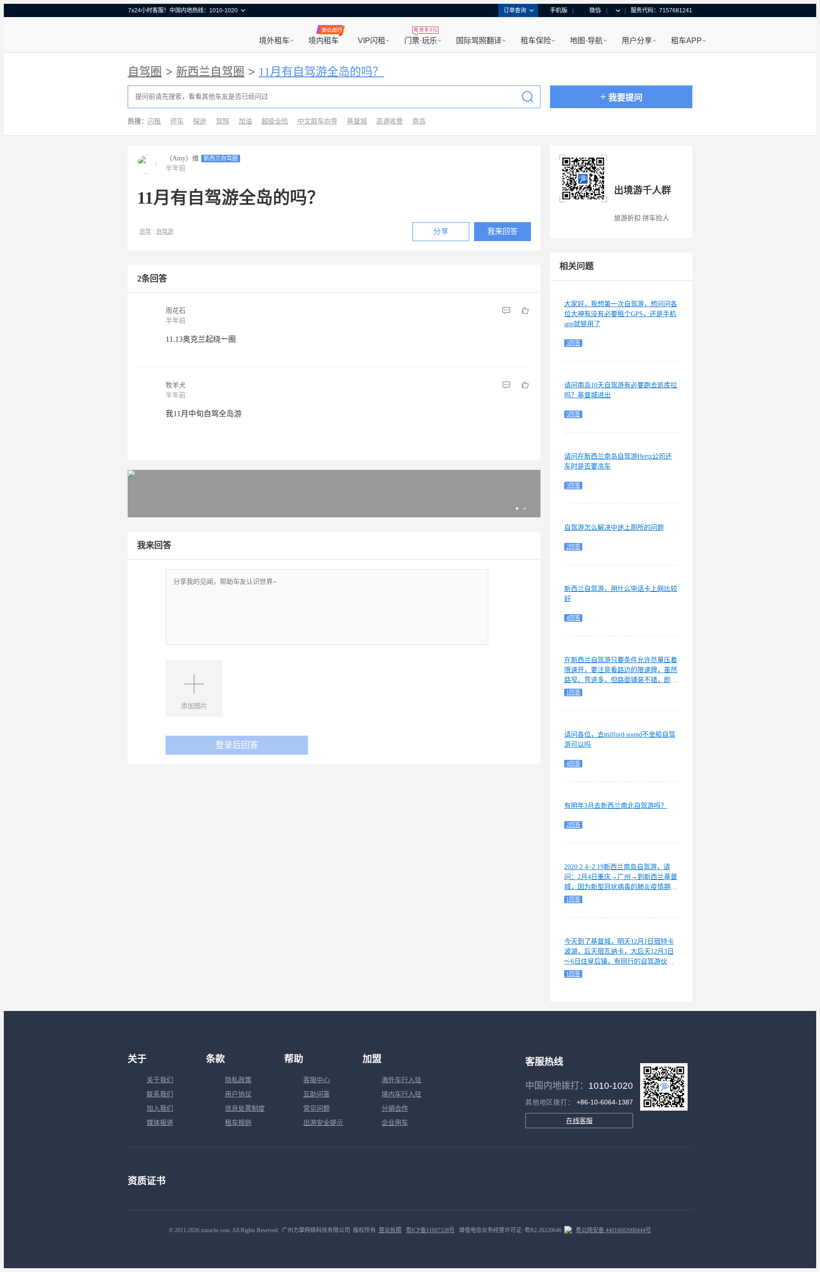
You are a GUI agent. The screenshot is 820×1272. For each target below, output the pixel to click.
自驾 (145, 231)
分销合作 (395, 1108)
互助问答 (316, 1094)
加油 (245, 121)
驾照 (222, 121)
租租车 (140, 35)
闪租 (154, 121)
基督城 (357, 121)
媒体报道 (160, 1122)
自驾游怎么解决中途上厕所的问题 (614, 527)
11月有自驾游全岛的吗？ (321, 71)
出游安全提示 (323, 1122)
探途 (199, 121)
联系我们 (160, 1094)
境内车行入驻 (401, 1094)
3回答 (573, 343)
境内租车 (323, 41)
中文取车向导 (317, 121)
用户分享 (637, 41)
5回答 (573, 414)
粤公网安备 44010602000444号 (613, 1230)
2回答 (573, 546)
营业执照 (390, 1230)
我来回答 (502, 231)
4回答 (573, 618)
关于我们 (160, 1080)
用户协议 (238, 1094)
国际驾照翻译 (479, 41)
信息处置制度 (245, 1108)
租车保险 (536, 41)
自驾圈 (145, 71)
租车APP (686, 41)
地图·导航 (586, 41)
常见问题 (316, 1108)
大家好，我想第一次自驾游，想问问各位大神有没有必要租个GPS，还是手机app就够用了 (620, 313)
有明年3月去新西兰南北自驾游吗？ (615, 805)
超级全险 (274, 121)
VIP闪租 (371, 41)
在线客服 (579, 1120)
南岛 (419, 121)
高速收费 (389, 121)
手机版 (558, 10)
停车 (177, 121)
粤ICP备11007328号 (430, 1230)
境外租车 (274, 41)
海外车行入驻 (401, 1080)
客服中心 (316, 1080)
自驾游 (164, 231)
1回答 (573, 692)
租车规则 (238, 1122)
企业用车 (395, 1122)
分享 (440, 231)
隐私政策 (238, 1080)
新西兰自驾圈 (210, 71)
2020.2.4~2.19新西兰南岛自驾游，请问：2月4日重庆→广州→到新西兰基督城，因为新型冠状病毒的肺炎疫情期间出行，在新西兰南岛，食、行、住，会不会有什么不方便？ (620, 886)
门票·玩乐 (420, 41)
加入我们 (160, 1108)
